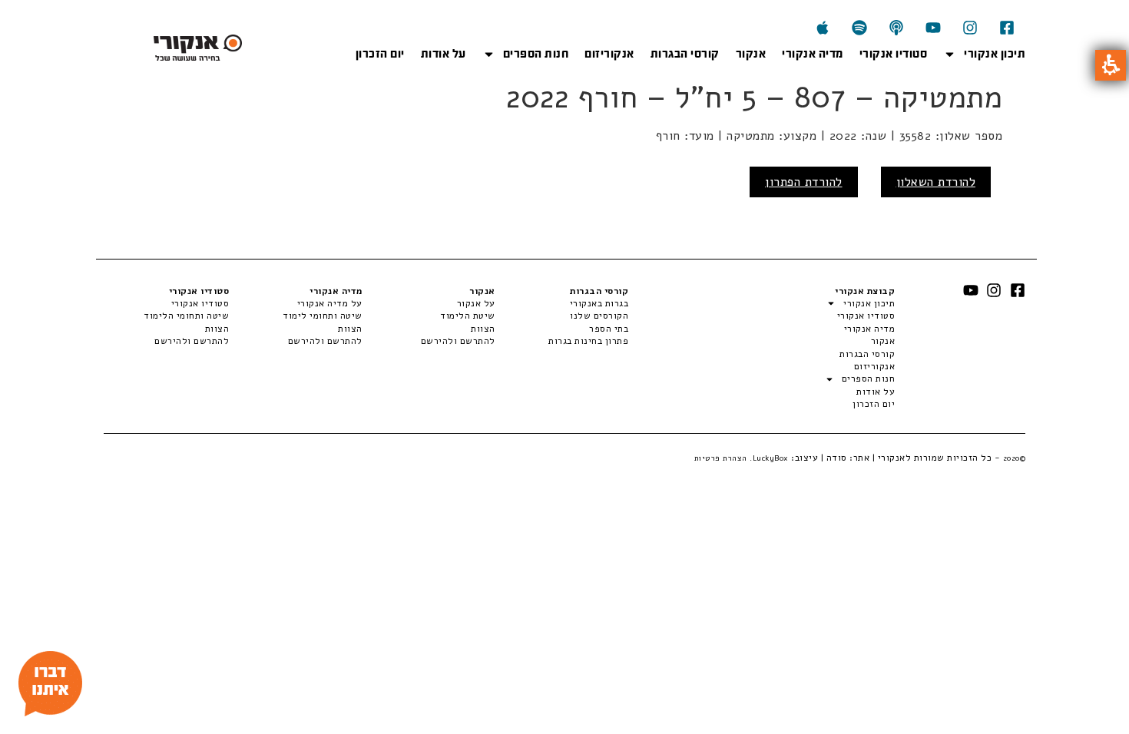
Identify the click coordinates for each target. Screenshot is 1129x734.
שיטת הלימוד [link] (467, 315)
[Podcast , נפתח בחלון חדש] (896, 27)
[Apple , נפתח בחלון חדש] (822, 27)
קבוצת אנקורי (865, 291)
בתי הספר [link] (608, 328)
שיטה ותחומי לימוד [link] (322, 315)
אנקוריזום (609, 54)
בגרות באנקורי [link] (599, 303)
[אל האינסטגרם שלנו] (970, 27)
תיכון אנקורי (994, 54)
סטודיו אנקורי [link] (200, 303)
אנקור (751, 54)
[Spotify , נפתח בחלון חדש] (859, 27)
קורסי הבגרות (685, 54)
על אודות (443, 54)
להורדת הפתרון (804, 182)
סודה (836, 457)
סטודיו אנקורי (893, 54)
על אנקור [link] (476, 303)
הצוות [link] (483, 328)
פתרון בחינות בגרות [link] (588, 341)
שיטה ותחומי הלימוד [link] (186, 315)
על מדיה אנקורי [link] (329, 303)
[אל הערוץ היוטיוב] (933, 27)
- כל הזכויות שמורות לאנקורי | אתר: (936, 457)
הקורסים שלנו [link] (599, 315)
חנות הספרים (536, 54)
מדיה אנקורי (812, 54)
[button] (1110, 65)
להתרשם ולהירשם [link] (458, 341)
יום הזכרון (380, 54)
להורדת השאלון (936, 182)
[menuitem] (561, 303)
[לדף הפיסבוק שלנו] (1006, 27)
